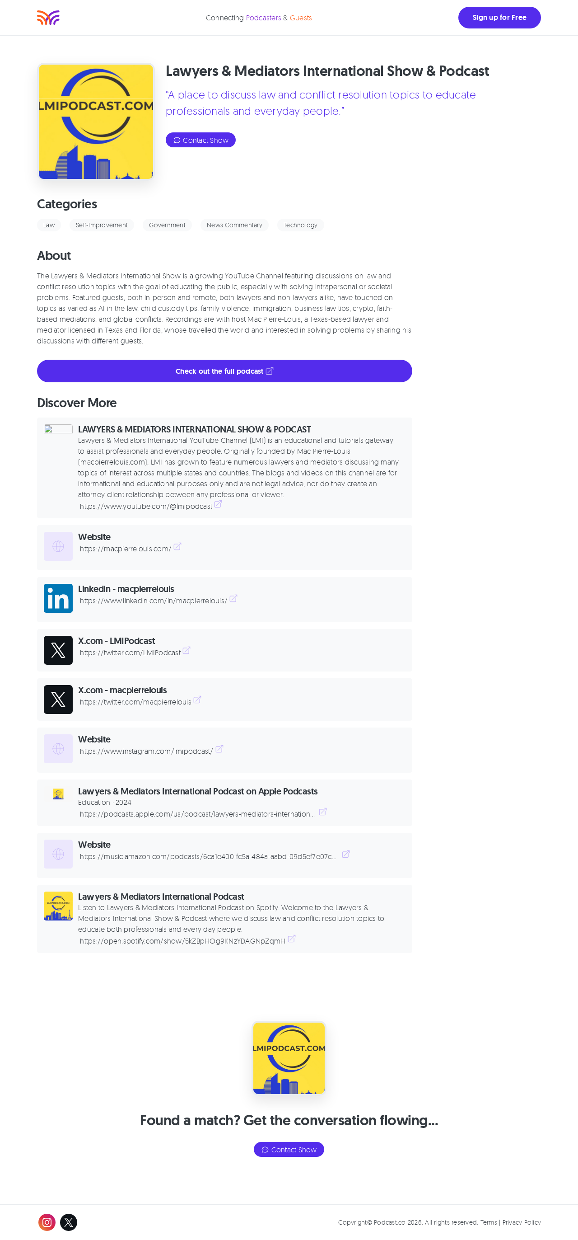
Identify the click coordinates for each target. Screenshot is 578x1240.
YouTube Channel (254, 275)
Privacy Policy (522, 1222)
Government (167, 225)
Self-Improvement (102, 225)
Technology (301, 225)
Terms (488, 1222)
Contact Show (204, 140)
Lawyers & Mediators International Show (116, 275)
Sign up (500, 17)
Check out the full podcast (221, 371)
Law (49, 225)
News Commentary (234, 225)
